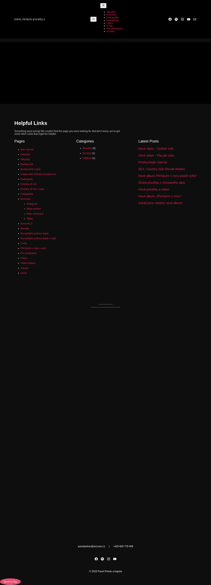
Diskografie (27, 179)
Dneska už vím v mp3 (32, 189)
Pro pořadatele (29, 253)
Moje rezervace (35, 213)
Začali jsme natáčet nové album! (160, 203)
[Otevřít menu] (93, 19)
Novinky (86, 153)
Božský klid (27, 164)
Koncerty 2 (26, 223)
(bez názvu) (27, 149)
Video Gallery (28, 263)
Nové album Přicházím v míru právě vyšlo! (167, 175)
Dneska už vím (29, 184)
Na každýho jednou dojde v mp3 (38, 238)
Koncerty (25, 199)
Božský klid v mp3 (30, 169)
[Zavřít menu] (103, 5)
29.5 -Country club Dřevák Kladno (161, 169)
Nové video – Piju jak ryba (156, 155)
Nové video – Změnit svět (155, 148)
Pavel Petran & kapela (29, 19)
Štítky (30, 218)
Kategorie (32, 204)
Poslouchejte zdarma (152, 162)
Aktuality (25, 154)
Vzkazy (25, 268)
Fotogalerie (27, 194)
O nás (24, 243)
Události (87, 158)
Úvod (23, 273)
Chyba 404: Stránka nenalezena (38, 174)
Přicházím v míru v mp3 (33, 248)
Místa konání (34, 208)
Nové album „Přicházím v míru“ (159, 196)
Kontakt (25, 228)
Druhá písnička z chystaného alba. (162, 182)
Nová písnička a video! (153, 189)
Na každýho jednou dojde (35, 233)
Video (24, 258)
